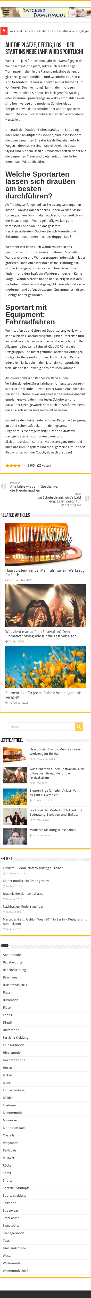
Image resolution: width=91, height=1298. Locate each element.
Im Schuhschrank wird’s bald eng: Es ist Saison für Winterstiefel (59, 499)
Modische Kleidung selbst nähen (53, 830)
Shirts (7, 1173)
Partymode (10, 1143)
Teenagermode (14, 1233)
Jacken (7, 1075)
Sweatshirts (11, 1225)
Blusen (8, 1007)
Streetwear (10, 1210)
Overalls (8, 1135)
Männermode (13, 1113)
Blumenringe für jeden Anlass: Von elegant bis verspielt (45, 31)
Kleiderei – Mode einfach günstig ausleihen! (34, 868)
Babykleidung (12, 962)
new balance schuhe (33, 109)
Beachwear (11, 977)
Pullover (8, 1158)
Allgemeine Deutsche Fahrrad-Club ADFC (34, 346)
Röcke (7, 1165)
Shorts (7, 1180)
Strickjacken (11, 1218)
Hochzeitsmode (14, 1060)
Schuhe (56, 103)
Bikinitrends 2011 (15, 985)
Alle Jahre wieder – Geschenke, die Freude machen (34, 486)
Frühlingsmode (14, 1045)
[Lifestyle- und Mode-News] (45, 11)
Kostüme (9, 1105)
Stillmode (9, 1203)
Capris (7, 1015)
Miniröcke (10, 1120)
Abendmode (12, 955)
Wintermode (12, 1263)
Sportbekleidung (14, 1195)
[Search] (79, 727)
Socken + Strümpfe (16, 1188)
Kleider (8, 1098)
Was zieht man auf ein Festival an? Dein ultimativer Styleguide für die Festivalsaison (41, 634)
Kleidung (67, 394)
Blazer (7, 992)
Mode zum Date (14, 1128)
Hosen (7, 1067)
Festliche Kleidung (15, 1037)
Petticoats (10, 1150)
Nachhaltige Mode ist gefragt (23, 906)
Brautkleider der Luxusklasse (23, 893)
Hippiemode (12, 1052)
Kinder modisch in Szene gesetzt (26, 881)
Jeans (7, 1082)
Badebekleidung (14, 970)
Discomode (11, 1030)
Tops (6, 1240)
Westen (8, 1255)
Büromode (10, 1000)
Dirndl (7, 1022)
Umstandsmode (14, 1248)
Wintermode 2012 (15, 1271)
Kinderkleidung (14, 1090)
